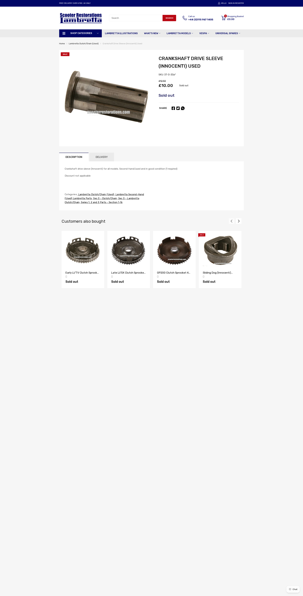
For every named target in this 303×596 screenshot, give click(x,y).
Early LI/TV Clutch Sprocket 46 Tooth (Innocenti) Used (82, 274)
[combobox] (136, 18)
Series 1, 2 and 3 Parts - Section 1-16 (101, 202)
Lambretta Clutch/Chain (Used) (95, 194)
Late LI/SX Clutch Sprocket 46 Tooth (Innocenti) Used (128, 274)
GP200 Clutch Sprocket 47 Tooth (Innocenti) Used (173, 274)
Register (239, 3)
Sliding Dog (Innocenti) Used (217, 274)
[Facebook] (173, 108)
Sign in (231, 3)
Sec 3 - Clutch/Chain (105, 198)
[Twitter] (178, 108)
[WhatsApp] (183, 108)
